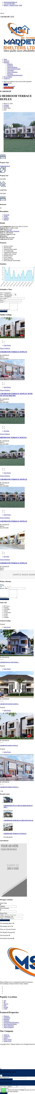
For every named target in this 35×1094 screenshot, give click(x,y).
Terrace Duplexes (12, 67)
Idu (4, 1002)
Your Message (4, 309)
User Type (3, 1086)
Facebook (6, 215)
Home (5, 59)
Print (5, 110)
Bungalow (10, 73)
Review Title (4, 588)
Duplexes (10, 64)
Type (2, 293)
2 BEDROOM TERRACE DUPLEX (13, 479)
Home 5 (6, 1038)
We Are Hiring (8, 77)
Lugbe (5, 1008)
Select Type (4, 1093)
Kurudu (6, 1007)
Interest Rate (3, 913)
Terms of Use (7, 1041)
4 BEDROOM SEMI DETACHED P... (9, 704)
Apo (5, 1000)
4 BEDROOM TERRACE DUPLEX (13, 352)
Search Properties (9, 88)
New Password (4, 1077)
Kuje (5, 1005)
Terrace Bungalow (12, 72)
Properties (6, 62)
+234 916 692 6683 (9, 4)
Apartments (10, 70)
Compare (6, 105)
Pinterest (6, 219)
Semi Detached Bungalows (15, 75)
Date (2, 294)
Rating (2, 585)
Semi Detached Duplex (13, 69)
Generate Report (5, 920)
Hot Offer (6, 431)
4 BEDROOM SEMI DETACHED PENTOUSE (18, 820)
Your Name (4, 298)
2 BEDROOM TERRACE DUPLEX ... (9, 787)
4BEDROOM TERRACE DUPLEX (13, 437)
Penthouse (10, 65)
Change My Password (6, 1079)
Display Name (4, 1088)
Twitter (6, 216)
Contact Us (7, 78)
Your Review (4, 597)
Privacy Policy (8, 1039)
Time (2, 296)
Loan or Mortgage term (6, 916)
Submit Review (4, 599)
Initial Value (3, 903)
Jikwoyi (6, 1004)
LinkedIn (6, 218)
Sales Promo (7, 345)
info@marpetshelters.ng (10, 2)
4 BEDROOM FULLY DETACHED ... (9, 662)
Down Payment (4, 908)
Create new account (9, 86)
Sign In (6, 84)
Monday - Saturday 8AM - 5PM (13, 5)
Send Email (4, 311)
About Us (6, 61)
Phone (2, 300)
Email (2, 302)
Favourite (6, 106)
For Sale (9, 229)
